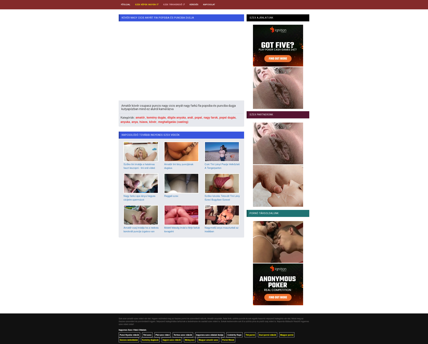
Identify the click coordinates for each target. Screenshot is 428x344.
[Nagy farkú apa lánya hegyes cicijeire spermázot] (141, 183)
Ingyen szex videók (172, 339)
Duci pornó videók (267, 334)
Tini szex (147, 334)
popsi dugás (227, 117)
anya (135, 122)
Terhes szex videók (183, 334)
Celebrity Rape (234, 334)
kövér (152, 122)
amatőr (140, 117)
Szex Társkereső (173, 5)
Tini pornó (250, 334)
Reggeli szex (171, 196)
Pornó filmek (228, 339)
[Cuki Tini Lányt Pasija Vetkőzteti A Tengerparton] (222, 151)
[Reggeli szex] (181, 183)
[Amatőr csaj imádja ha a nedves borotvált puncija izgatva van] (141, 214)
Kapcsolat (209, 5)
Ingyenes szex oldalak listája (209, 334)
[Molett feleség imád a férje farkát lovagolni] (181, 214)
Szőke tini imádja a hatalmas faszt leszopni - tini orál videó (139, 165)
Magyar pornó (286, 334)
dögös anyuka (176, 117)
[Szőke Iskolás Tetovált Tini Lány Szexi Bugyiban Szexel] (222, 183)
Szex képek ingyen (145, 5)
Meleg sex (190, 339)
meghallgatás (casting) (173, 122)
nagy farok (211, 117)
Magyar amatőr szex (208, 339)
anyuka (125, 122)
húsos (143, 122)
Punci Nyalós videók (129, 334)
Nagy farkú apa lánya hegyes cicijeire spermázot (139, 197)
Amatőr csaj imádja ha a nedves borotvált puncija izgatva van (141, 229)
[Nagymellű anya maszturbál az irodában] (222, 214)
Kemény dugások (150, 339)
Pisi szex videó (162, 334)
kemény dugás (156, 117)
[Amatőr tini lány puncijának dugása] (181, 151)
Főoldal (125, 5)
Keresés (194, 5)
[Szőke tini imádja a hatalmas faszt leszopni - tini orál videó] (141, 151)
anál (190, 117)
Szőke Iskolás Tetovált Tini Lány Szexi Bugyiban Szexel (222, 197)
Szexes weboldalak (129, 339)
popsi (198, 117)
